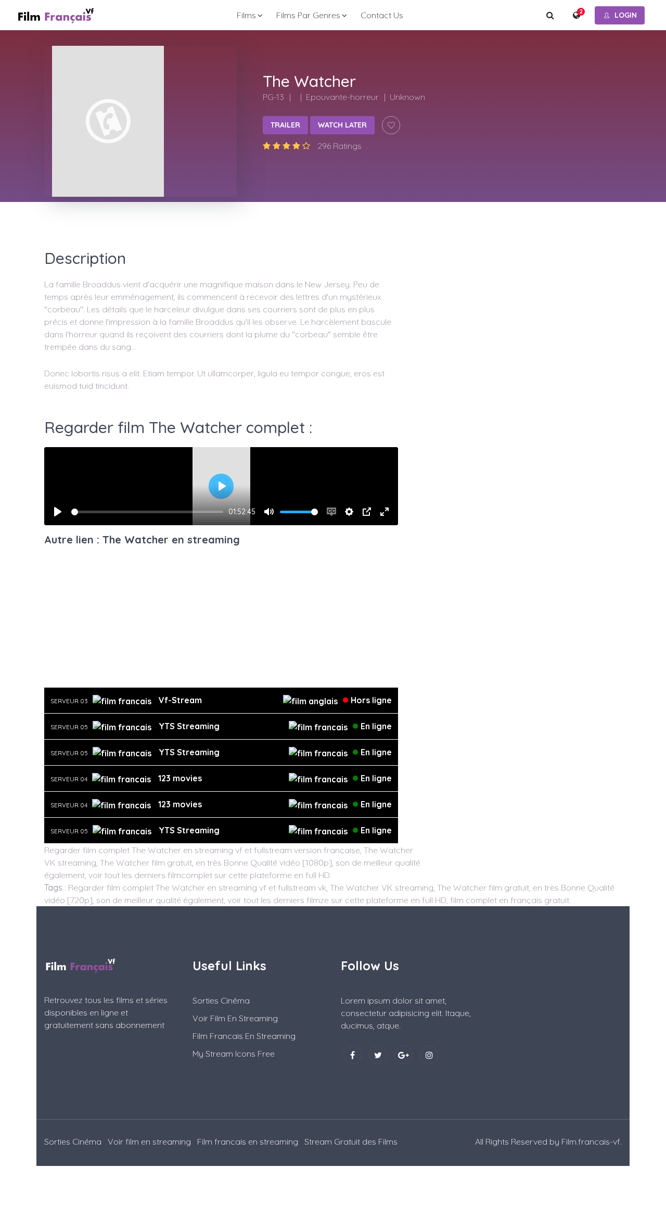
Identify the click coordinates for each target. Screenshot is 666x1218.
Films (246, 15)
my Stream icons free (234, 1053)
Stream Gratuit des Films (351, 1141)
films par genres (308, 15)
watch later (342, 125)
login (625, 15)
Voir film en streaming (235, 1018)
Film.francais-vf (590, 1141)
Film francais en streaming (244, 1036)
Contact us (382, 15)
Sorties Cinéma (221, 1000)
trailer (285, 125)
